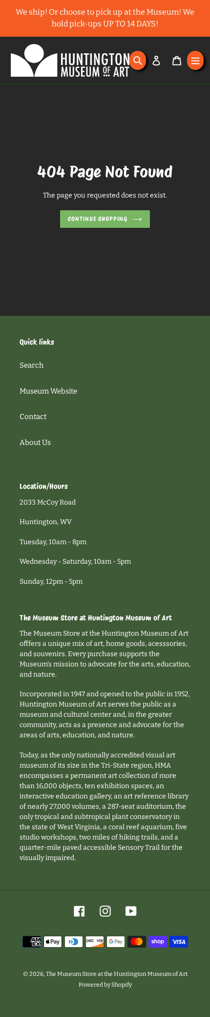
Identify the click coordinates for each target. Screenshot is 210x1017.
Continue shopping (98, 218)
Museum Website (48, 391)
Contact (33, 416)
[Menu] (195, 60)
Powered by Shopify (105, 984)
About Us (35, 442)
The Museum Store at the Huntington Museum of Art (117, 974)
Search (31, 365)
